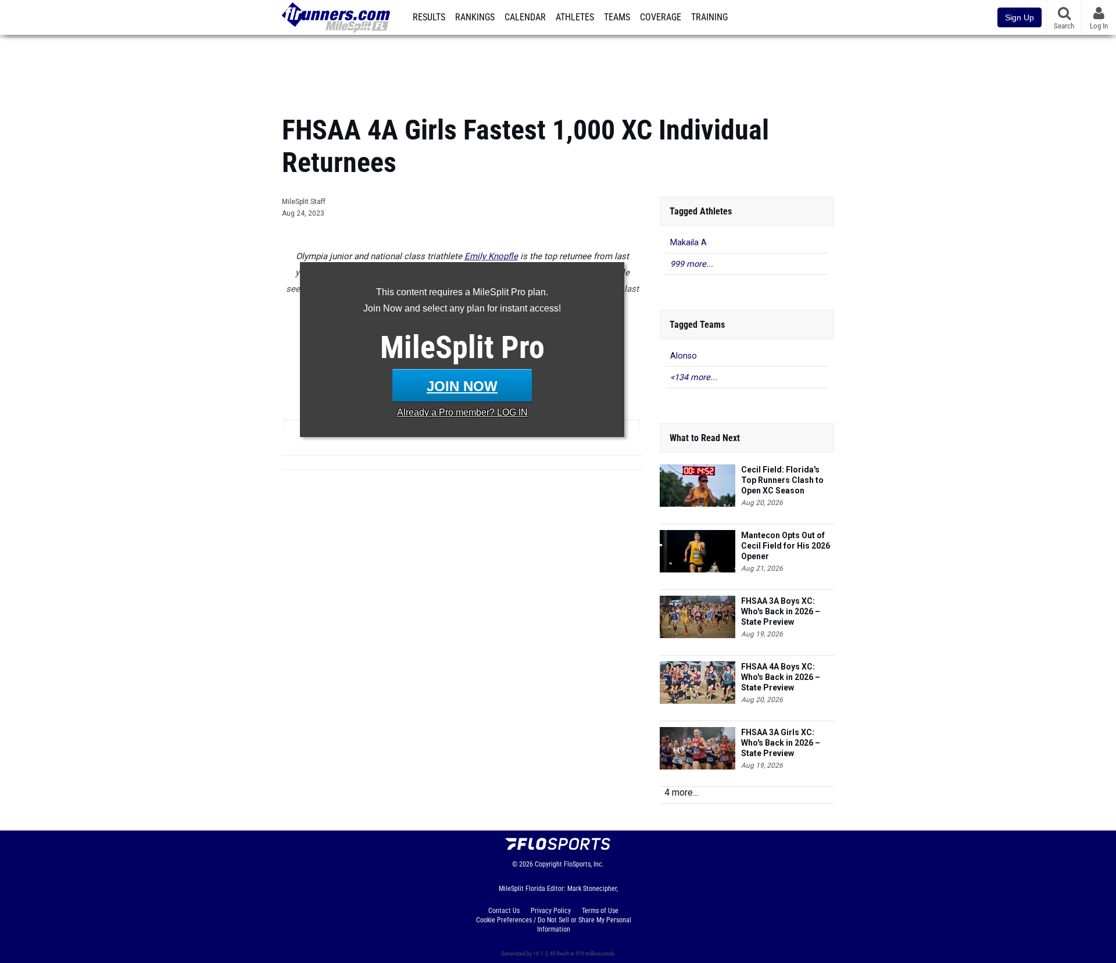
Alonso (683, 356)
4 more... (681, 792)
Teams (617, 17)
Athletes (575, 17)
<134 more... (693, 377)
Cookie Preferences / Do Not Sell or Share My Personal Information (553, 924)
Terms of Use (600, 911)
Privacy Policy (551, 911)
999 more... (691, 264)
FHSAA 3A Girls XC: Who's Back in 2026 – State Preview (780, 743)
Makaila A (688, 243)
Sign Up (1019, 17)
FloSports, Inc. (584, 864)
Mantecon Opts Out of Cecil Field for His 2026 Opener (785, 546)
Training (709, 17)
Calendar (525, 17)
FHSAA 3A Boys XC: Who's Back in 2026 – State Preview (780, 611)
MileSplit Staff (304, 202)
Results (429, 17)
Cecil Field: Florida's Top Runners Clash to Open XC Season (782, 480)
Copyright (548, 864)
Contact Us (504, 911)
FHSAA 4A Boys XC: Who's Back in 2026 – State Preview (780, 677)
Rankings (475, 17)
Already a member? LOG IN (462, 412)
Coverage (660, 17)
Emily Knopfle (491, 256)
